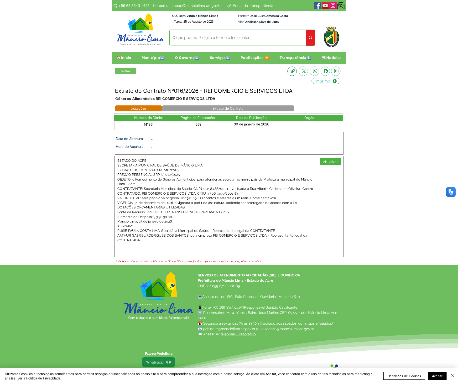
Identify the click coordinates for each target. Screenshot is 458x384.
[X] (303, 71)
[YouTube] (325, 5)
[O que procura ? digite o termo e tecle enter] (310, 38)
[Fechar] (452, 376)
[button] (153, 58)
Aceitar (437, 376)
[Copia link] (292, 71)
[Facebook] (317, 5)
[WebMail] (340, 5)
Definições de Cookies (404, 376)
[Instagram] (333, 5)
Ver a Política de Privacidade (39, 378)
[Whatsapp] (314, 71)
